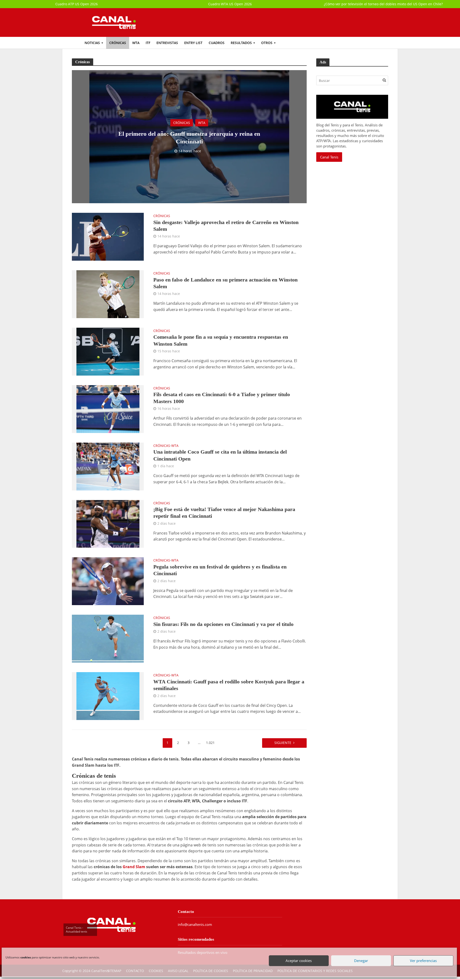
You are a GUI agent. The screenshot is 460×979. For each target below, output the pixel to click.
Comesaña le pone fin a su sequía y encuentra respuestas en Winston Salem (220, 340)
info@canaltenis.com (195, 924)
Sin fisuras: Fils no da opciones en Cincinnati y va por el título (223, 624)
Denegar (361, 959)
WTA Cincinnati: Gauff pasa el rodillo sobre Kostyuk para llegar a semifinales (228, 685)
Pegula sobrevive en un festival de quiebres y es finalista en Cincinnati (220, 570)
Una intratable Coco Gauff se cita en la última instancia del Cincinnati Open (220, 455)
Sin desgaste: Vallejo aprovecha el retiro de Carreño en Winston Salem (226, 225)
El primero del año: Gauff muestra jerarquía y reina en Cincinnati (189, 137)
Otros (266, 42)
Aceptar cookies (298, 959)
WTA (135, 42)
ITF (148, 42)
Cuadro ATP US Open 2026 (76, 4)
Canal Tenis (329, 157)
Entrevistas (167, 42)
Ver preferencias (422, 959)
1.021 (210, 742)
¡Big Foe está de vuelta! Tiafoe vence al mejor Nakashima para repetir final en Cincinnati (224, 512)
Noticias (92, 42)
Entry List (193, 42)
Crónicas (117, 42)
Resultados (241, 42)
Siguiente (282, 742)
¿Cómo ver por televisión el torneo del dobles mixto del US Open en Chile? (383, 4)
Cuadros (216, 42)
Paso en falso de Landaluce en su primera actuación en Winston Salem (225, 283)
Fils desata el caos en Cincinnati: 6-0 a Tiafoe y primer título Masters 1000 (221, 397)
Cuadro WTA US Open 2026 (230, 4)
